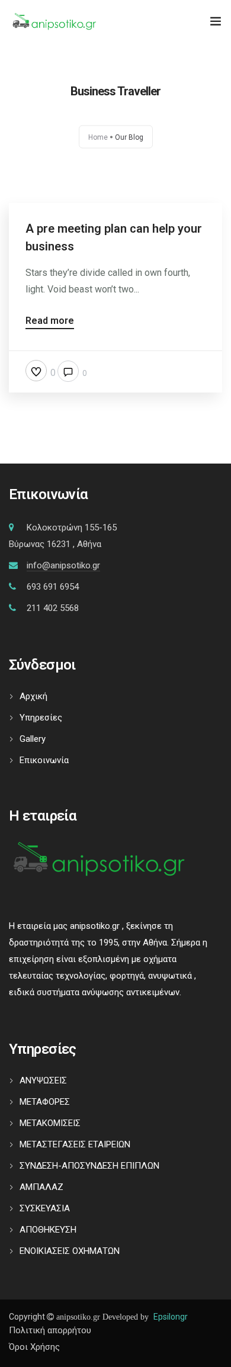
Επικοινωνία (44, 760)
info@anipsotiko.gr (63, 565)
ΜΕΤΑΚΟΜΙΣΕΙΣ (50, 1123)
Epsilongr (170, 1316)
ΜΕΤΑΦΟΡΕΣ (45, 1101)
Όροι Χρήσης (34, 1347)
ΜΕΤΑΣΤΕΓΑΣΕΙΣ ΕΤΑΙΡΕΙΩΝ (75, 1144)
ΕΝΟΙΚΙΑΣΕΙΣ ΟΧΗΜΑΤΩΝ (70, 1251)
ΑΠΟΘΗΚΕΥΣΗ (48, 1229)
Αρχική (33, 696)
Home (98, 137)
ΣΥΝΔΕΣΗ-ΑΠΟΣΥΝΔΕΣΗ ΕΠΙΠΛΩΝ (89, 1165)
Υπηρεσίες (41, 717)
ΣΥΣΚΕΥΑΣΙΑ (45, 1208)
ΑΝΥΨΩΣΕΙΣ (43, 1080)
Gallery (33, 739)
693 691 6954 (53, 586)
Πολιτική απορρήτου (50, 1330)
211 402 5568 (53, 608)
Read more (49, 321)
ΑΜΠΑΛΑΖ (41, 1187)
